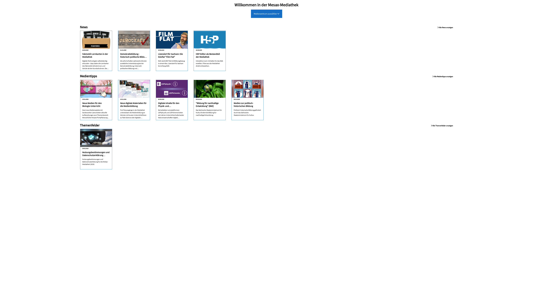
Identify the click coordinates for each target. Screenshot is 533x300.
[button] (445, 25)
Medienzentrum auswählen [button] (265, 13)
